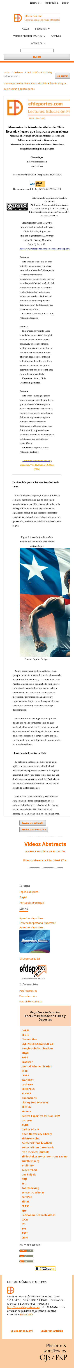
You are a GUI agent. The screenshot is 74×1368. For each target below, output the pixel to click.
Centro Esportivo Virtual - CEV (41, 1116)
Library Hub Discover (35, 1102)
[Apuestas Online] (34, 951)
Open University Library (37, 1134)
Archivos (56, 35)
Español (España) (29, 892)
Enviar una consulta (34, 829)
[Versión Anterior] (33, 979)
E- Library (28, 1165)
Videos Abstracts (45, 844)
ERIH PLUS (28, 1089)
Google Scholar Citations (37, 1048)
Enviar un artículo (32, 823)
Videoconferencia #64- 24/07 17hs (45, 860)
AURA (25, 1125)
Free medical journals (35, 1152)
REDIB (25, 1035)
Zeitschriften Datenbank (38, 1147)
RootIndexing (30, 1188)
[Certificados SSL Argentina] (45, 1270)
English (23, 897)
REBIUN (26, 1107)
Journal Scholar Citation (37, 1066)
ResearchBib (30, 1170)
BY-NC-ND (26, 1314)
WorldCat (28, 1080)
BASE (25, 1057)
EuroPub (27, 1197)
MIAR (25, 1053)
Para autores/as (28, 996)
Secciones (41, 28)
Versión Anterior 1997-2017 (29, 35)
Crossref (27, 1062)
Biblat (25, 1201)
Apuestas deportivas (31, 918)
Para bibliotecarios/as (31, 1001)
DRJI (24, 1179)
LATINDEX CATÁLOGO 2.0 (37, 1044)
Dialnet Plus (29, 1039)
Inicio (7, 72)
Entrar (65, 2)
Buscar (37, 56)
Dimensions (29, 1098)
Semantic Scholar (33, 1192)
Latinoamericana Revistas (39, 1215)
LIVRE (25, 1075)
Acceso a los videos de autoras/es (45, 851)
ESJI (24, 1183)
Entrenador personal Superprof (37, 923)
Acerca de (37, 43)
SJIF (24, 1210)
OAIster (27, 1120)
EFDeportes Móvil (29, 958)
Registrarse (51, 2)
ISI (24, 1224)
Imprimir (62, 75)
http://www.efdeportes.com (23, 1307)
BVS (24, 1228)
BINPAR (26, 1093)
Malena (26, 1111)
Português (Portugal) (31, 902)
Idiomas (34, 2)
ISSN (25, 1237)
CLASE (25, 1206)
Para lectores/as (28, 990)
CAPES (25, 1030)
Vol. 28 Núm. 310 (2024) (39, 72)
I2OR (25, 1219)
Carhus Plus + (30, 1129)
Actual (25, 28)
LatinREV (27, 1084)
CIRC (25, 1071)
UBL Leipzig (29, 1174)
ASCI (25, 1233)
